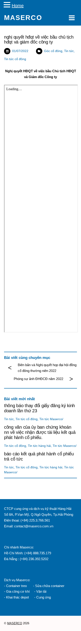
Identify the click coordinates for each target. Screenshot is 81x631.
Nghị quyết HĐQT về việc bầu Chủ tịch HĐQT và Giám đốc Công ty (38, 39)
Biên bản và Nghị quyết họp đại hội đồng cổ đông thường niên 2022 (47, 368)
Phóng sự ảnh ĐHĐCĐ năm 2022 (38, 379)
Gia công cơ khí (18, 591)
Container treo (16, 586)
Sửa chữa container (49, 586)
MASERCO (14, 623)
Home (18, 5)
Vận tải (41, 591)
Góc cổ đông (53, 51)
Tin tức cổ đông (15, 59)
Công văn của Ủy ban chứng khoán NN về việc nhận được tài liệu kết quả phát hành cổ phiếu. (40, 432)
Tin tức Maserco (50, 419)
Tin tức (69, 51)
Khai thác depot (17, 597)
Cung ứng (43, 597)
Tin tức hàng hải (39, 446)
